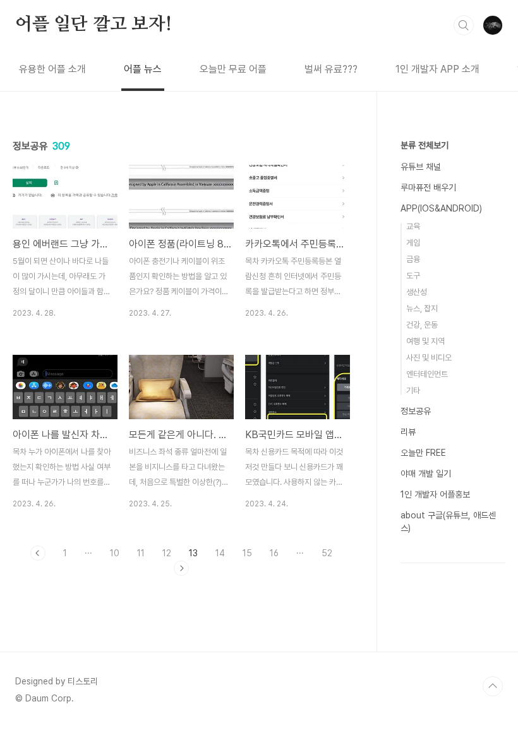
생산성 (416, 292)
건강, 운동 (422, 325)
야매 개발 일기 (426, 473)
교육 (413, 226)
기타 (413, 390)
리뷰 (408, 432)
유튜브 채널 (421, 167)
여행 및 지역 (425, 341)
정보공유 (416, 411)
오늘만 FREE (423, 453)
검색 (463, 25)
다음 (181, 568)
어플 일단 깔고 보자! (93, 24)
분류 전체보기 (425, 145)
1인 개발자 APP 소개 (437, 69)
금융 (413, 259)
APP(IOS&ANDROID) (441, 208)
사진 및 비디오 (429, 357)
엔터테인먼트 (427, 374)
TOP (493, 686)
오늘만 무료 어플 (233, 69)
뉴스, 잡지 (422, 308)
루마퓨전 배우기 (428, 187)
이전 (37, 553)
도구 (413, 275)
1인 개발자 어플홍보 (435, 494)
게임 (413, 242)
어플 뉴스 (143, 69)
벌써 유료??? (331, 69)
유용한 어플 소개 (52, 69)
